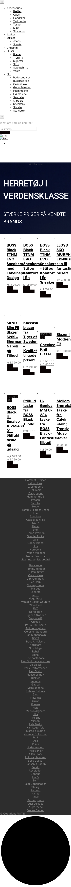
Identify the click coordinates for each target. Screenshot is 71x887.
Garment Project (35, 480)
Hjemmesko (20, 90)
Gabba (35, 684)
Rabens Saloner (35, 691)
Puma (35, 744)
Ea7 (35, 608)
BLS (35, 737)
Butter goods (35, 800)
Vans (35, 539)
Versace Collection (35, 734)
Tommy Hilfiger (35, 568)
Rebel (35, 651)
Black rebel (35, 565)
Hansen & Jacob (35, 764)
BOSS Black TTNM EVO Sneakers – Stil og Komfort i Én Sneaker (48, 263)
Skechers (35, 516)
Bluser (10, 51)
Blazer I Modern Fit (63, 339)
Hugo (35, 506)
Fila (35, 513)
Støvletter (19, 110)
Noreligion (35, 611)
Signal (35, 654)
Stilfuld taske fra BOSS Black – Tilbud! (29, 412)
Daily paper (35, 493)
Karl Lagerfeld (35, 727)
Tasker (17, 24)
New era (35, 697)
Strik (16, 64)
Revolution (35, 770)
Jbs (35, 546)
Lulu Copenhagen (35, 783)
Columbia (35, 490)
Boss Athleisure (35, 641)
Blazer (17, 54)
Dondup (35, 773)
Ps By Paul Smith (35, 625)
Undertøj (12, 47)
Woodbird (35, 605)
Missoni (35, 721)
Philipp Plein (35, 750)
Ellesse (35, 704)
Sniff (35, 780)
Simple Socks (35, 536)
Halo (35, 707)
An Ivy (35, 793)
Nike (35, 714)
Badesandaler (21, 77)
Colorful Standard (35, 631)
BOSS (35, 638)
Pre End (35, 717)
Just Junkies (35, 803)
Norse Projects (35, 556)
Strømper (19, 31)
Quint (35, 701)
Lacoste (35, 591)
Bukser (11, 37)
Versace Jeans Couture (35, 601)
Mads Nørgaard (35, 711)
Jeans (16, 41)
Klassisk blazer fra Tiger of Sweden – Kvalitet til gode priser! (30, 341)
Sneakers (19, 104)
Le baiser (35, 664)
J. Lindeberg (35, 486)
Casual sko (20, 84)
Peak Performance (35, 668)
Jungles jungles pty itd (35, 559)
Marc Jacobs (35, 687)
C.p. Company (35, 578)
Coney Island (35, 543)
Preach (35, 499)
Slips (16, 27)
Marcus (35, 588)
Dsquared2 (35, 618)
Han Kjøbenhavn (35, 635)
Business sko (21, 80)
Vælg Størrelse (12, 289)
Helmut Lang (35, 483)
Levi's (35, 777)
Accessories (14, 8)
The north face (35, 658)
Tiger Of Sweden (35, 615)
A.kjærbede (35, 807)
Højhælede (20, 94)
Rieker (35, 526)
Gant (35, 694)
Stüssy (35, 787)
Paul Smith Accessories (35, 661)
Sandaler (18, 97)
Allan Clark (35, 754)
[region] (35, 198)
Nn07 (35, 523)
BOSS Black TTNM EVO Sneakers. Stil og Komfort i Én (32, 261)
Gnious (35, 621)
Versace (35, 681)
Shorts (17, 44)
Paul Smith (35, 671)
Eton (35, 529)
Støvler (17, 107)
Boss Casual (35, 760)
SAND (35, 797)
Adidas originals (36, 628)
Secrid (35, 767)
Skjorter (18, 61)
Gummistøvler (22, 87)
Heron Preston (36, 533)
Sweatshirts (20, 67)
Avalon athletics (35, 552)
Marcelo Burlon (35, 730)
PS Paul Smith (35, 572)
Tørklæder (19, 21)
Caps (16, 14)
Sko (9, 74)
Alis (35, 740)
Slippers (18, 100)
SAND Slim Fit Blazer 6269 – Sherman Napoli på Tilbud (14, 339)
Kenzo (35, 595)
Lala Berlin (35, 724)
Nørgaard (35, 644)
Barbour (35, 790)
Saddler (35, 503)
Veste (16, 70)
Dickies (35, 678)
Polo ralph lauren (35, 757)
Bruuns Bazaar (35, 810)
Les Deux (35, 582)
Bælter (17, 11)
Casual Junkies (35, 519)
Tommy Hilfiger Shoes (35, 509)
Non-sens (35, 549)
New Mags (35, 648)
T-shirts (18, 57)
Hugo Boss (35, 598)
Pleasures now (36, 674)
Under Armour (35, 747)
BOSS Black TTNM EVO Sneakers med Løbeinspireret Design (20, 261)
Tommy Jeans (35, 585)
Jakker (11, 34)
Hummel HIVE (35, 496)
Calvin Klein (35, 575)
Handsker (19, 18)
